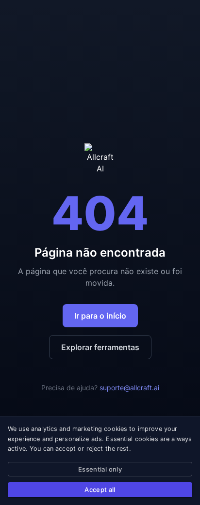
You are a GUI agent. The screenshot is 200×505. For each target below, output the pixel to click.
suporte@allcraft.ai (129, 387)
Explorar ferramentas (100, 347)
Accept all (100, 489)
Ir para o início (100, 316)
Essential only (100, 469)
